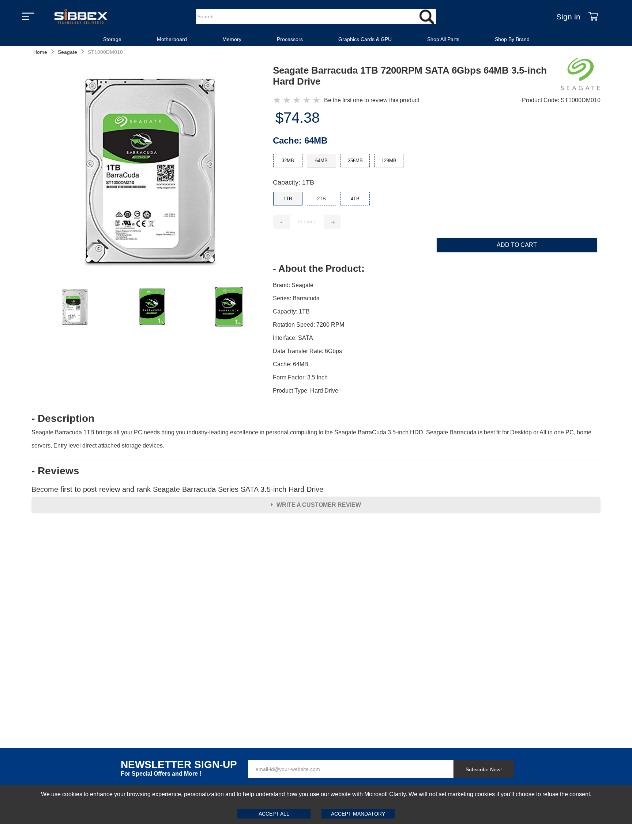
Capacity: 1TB (293, 182)
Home (40, 52)
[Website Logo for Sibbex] (80, 16)
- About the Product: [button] (319, 268)
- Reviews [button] (55, 471)
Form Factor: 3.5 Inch (300, 377)
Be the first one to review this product (371, 100)
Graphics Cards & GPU (365, 39)
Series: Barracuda (296, 298)
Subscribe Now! (484, 769)
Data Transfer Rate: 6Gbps (307, 351)
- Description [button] (62, 418)
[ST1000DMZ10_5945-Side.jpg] (152, 307)
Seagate (67, 52)
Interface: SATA (293, 338)
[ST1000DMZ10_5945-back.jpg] (229, 307)
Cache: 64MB (290, 364)
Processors (290, 39)
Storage (112, 39)
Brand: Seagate (293, 285)
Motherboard (172, 39)
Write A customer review (318, 505)
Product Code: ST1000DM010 (561, 100)
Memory (231, 39)
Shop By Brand (512, 39)
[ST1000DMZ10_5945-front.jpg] (152, 172)
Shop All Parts (443, 39)
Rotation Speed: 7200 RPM (308, 325)
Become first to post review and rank (177, 489)
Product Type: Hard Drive (305, 390)
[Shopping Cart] (593, 16)
